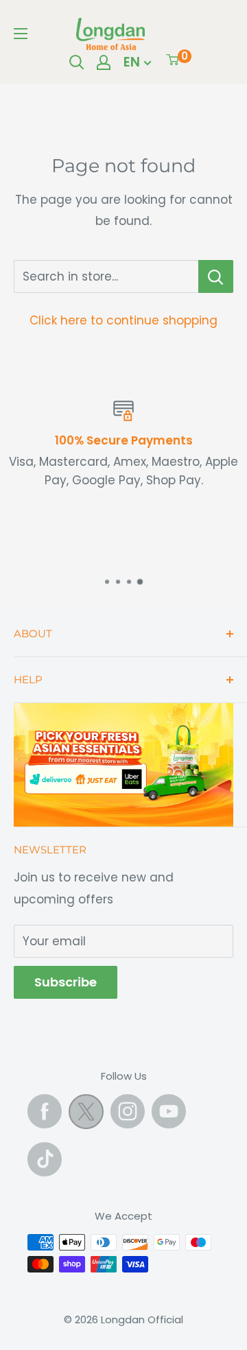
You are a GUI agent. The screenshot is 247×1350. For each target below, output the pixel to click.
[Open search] (76, 62)
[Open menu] (20, 33)
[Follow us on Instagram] (127, 1111)
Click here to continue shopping (123, 320)
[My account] (103, 62)
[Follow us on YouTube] (169, 1111)
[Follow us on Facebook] (44, 1111)
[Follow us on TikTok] (44, 1159)
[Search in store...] (215, 276)
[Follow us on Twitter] (86, 1114)
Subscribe (65, 982)
